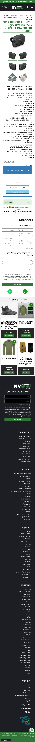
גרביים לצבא (27, 642)
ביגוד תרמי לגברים (26, 637)
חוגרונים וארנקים (26, 499)
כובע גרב (28, 602)
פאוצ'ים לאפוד (27, 539)
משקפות (14, 15)
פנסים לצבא (27, 519)
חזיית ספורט (27, 647)
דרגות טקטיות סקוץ (25, 476)
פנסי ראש (28, 512)
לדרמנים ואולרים (26, 504)
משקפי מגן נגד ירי (26, 534)
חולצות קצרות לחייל (25, 655)
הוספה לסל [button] (26, 372)
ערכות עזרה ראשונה (25, 536)
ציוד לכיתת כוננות (26, 541)
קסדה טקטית (27, 564)
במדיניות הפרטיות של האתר (19, 412)
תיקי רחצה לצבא (26, 454)
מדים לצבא (28, 607)
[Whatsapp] (29, 712)
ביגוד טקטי (28, 614)
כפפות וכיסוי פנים (26, 663)
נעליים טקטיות (27, 559)
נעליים (29, 617)
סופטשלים (28, 670)
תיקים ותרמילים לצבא (25, 449)
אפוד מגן (28, 544)
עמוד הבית (29, 15)
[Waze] (22, 712)
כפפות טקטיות (26, 552)
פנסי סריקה (27, 478)
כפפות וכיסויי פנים (26, 604)
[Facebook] (25, 712)
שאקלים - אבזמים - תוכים (24, 514)
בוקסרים (28, 635)
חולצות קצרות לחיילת (25, 658)
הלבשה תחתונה (26, 597)
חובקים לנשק (27, 484)
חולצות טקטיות (26, 549)
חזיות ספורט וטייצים (25, 660)
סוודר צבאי (28, 668)
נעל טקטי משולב (26, 619)
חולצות (29, 650)
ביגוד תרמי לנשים (26, 640)
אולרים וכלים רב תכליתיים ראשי (22, 473)
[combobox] (25, 187)
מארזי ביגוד (28, 665)
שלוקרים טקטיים (26, 574)
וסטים (29, 567)
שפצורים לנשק (26, 517)
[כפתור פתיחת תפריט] (32, 7)
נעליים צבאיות (27, 630)
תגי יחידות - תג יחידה (25, 481)
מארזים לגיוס (27, 441)
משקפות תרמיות (26, 557)
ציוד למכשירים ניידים (25, 439)
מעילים (29, 612)
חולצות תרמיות (26, 599)
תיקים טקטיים (27, 577)
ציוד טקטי (21, 15)
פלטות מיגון (27, 562)
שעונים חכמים (27, 446)
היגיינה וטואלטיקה (26, 461)
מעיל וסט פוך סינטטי (25, 591)
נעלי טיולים (28, 622)
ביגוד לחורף (27, 589)
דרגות (29, 494)
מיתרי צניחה (27, 506)
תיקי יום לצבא (27, 451)
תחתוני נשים (27, 673)
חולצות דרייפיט (26, 653)
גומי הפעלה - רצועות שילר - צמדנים (21, 491)
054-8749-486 (26, 708)
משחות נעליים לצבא (25, 436)
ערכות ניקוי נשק (26, 509)
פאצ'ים (29, 531)
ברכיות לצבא (27, 546)
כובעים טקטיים (26, 569)
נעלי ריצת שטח (26, 625)
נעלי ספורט (27, 632)
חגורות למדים (27, 496)
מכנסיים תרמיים (26, 609)
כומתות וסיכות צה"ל (25, 501)
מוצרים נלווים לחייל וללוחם (23, 572)
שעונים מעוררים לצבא (24, 459)
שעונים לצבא (27, 444)
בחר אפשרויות (26, 336)
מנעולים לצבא (27, 456)
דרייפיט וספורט (26, 645)
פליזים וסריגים (27, 594)
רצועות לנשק (27, 486)
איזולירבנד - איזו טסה (25, 489)
